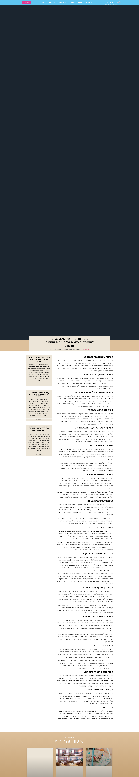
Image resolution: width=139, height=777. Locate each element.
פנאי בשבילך (52, 3)
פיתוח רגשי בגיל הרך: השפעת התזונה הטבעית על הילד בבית (39, 359)
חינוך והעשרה (63, 3)
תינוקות (80, 3)
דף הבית (87, 349)
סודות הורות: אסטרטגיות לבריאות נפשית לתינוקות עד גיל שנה (38, 394)
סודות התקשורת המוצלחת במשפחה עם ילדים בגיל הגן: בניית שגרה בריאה (39, 429)
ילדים (72, 3)
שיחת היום (89, 3)
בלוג (43, 3)
